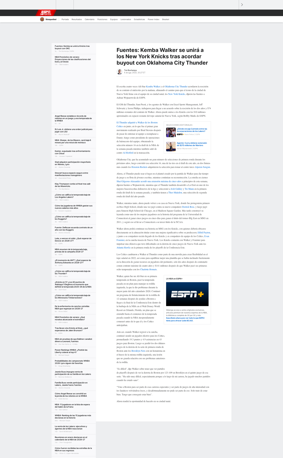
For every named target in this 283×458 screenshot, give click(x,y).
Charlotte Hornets (148, 269)
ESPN (45, 13)
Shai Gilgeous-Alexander (128, 181)
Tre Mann (189, 188)
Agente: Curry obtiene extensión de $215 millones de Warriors (192, 144)
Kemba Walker (153, 86)
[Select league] (47, 5)
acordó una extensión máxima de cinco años (161, 181)
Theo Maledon (175, 192)
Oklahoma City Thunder (176, 86)
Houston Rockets (139, 166)
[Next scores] (242, 5)
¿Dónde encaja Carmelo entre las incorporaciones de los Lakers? (192, 130)
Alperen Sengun (202, 166)
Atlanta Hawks (124, 247)
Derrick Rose (188, 206)
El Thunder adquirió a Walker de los (133, 122)
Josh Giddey (176, 188)
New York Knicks (176, 93)
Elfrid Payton (204, 232)
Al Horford (128, 152)
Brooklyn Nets (138, 350)
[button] (235, 13)
